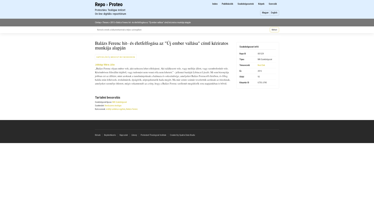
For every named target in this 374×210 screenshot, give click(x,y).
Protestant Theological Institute (153, 135)
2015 (112, 22)
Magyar (265, 12)
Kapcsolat (124, 135)
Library (134, 135)
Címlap (98, 22)
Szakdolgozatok (246, 3)
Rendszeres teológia (113, 105)
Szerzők (273, 3)
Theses (106, 22)
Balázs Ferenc (132, 109)
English (274, 12)
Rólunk (98, 135)
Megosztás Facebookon (123, 57)
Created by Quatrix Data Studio (182, 135)
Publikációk (227, 3)
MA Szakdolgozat (119, 102)
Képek (261, 3)
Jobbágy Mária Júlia (105, 64)
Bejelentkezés (110, 135)
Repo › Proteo (109, 4)
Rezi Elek (261, 65)
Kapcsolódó (103, 57)
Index (215, 3)
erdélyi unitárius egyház (115, 109)
